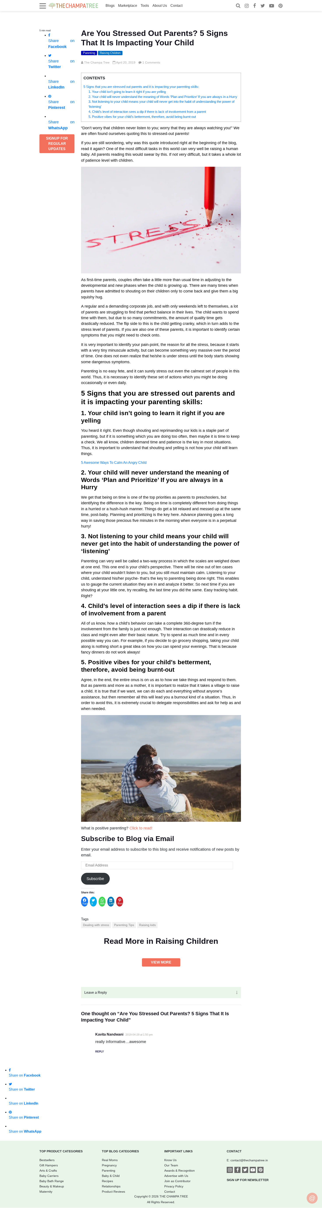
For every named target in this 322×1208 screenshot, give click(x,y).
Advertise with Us (176, 1176)
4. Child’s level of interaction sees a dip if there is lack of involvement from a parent (147, 111)
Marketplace (127, 5)
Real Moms (110, 1160)
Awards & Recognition (179, 1170)
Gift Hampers (48, 1165)
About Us (159, 5)
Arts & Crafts (48, 1170)
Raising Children (110, 53)
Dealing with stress (96, 925)
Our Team (171, 1165)
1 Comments (151, 62)
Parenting (89, 53)
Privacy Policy (173, 1186)
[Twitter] (262, 6)
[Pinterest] (280, 6)
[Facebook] (254, 6)
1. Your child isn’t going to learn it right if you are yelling (127, 92)
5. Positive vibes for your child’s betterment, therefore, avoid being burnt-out (142, 117)
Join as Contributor (177, 1181)
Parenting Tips (124, 925)
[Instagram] (247, 6)
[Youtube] (271, 6)
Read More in (161, 941)
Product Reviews (113, 1191)
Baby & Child (111, 1176)
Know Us (170, 1160)
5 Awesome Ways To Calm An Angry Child (114, 462)
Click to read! (140, 828)
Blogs (110, 5)
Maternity (45, 1191)
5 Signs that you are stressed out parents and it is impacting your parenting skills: (141, 87)
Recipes (107, 1181)
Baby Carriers (48, 1176)
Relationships (111, 1186)
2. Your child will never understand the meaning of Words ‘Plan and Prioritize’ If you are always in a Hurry (162, 97)
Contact (176, 5)
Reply (99, 1051)
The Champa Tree (97, 62)
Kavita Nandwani (109, 1034)
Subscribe (95, 879)
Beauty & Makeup (51, 1186)
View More (161, 962)
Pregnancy (109, 1165)
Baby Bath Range (51, 1181)
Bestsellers (47, 1160)
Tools (145, 5)
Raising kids (147, 925)
